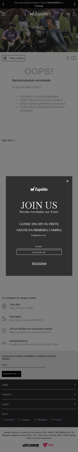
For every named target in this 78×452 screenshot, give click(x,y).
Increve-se (39, 252)
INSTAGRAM (39, 263)
